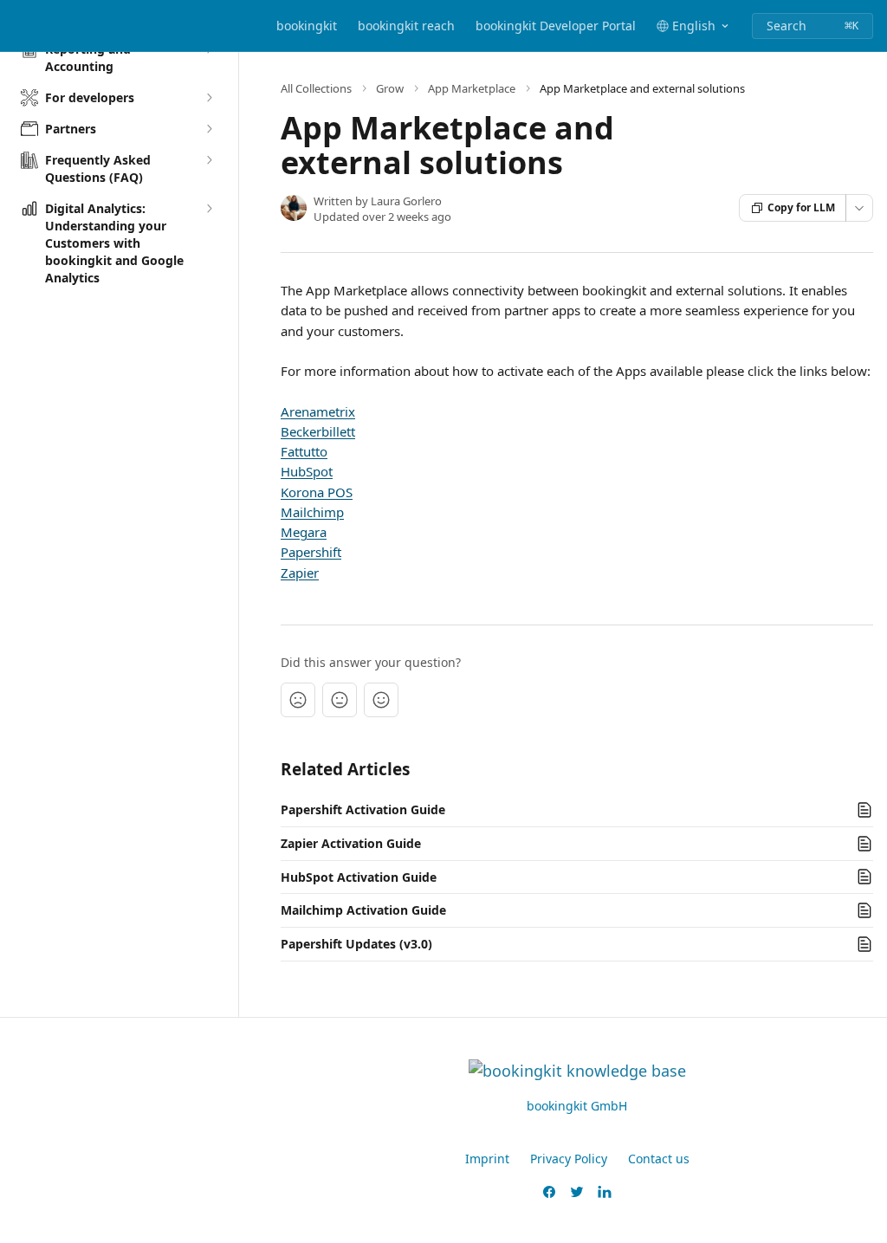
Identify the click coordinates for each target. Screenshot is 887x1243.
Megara (304, 532)
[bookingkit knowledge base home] (17, 26)
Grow (390, 88)
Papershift (311, 551)
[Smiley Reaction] (381, 700)
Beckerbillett (318, 431)
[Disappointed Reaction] (298, 700)
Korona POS (317, 492)
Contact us (659, 1158)
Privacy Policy (568, 1158)
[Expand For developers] (209, 98)
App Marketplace (471, 88)
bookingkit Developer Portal (556, 25)
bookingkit (306, 25)
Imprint (487, 1158)
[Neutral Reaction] (339, 700)
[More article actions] (859, 208)
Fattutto (304, 451)
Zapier (300, 572)
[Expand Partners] (209, 129)
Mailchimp (312, 512)
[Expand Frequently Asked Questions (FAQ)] (209, 160)
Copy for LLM (801, 207)
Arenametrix (318, 411)
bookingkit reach (406, 25)
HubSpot (307, 471)
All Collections (316, 88)
